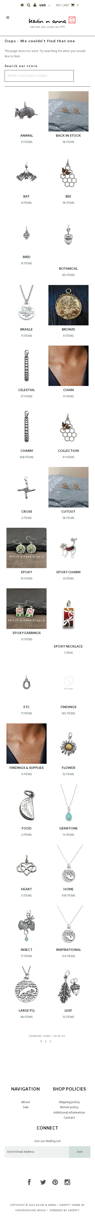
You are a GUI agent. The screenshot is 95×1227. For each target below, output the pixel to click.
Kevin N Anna (46, 1205)
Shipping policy (69, 1102)
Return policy (69, 1107)
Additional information (69, 1112)
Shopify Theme (69, 1205)
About (25, 1102)
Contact (69, 1117)
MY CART (67, 5)
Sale (26, 1107)
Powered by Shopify (65, 1210)
